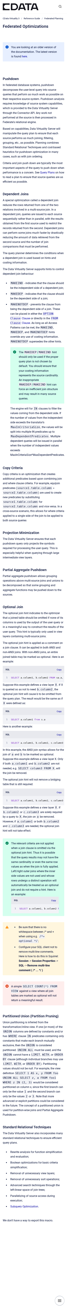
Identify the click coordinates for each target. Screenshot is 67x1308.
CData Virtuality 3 (11, 18)
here (24, 56)
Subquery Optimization (24, 1206)
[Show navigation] (59, 1300)
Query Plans (47, 172)
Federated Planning (53, 18)
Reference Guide (32, 18)
